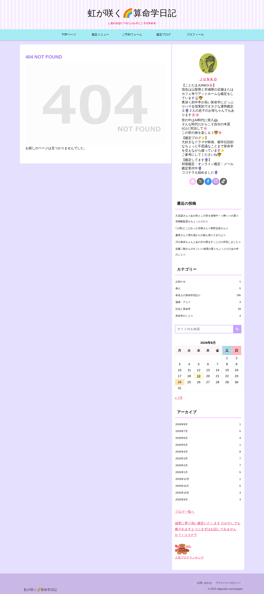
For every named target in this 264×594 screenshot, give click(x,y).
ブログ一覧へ (184, 512)
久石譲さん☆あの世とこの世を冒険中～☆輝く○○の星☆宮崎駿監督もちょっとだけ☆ (207, 218)
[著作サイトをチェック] (192, 181)
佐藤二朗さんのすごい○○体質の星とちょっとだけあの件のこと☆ (207, 251)
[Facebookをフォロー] (208, 181)
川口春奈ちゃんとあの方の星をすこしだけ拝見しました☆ (208, 241)
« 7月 (179, 398)
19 (198, 376)
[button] (237, 329)
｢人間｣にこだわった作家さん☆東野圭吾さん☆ (201, 228)
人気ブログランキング (189, 557)
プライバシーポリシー (228, 582)
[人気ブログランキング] (183, 549)
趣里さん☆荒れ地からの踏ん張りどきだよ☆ (200, 235)
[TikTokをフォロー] (223, 181)
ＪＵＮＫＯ (208, 79)
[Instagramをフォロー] (215, 181)
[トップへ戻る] (258, 588)
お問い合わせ (204, 582)
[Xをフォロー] (200, 181)
